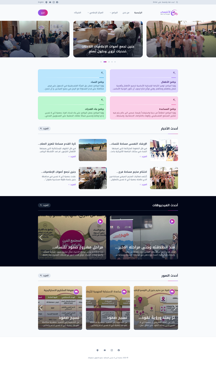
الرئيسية (138, 12)
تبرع (43, 13)
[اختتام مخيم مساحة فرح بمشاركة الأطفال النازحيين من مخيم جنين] (181, 39)
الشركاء (77, 12)
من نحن (126, 12)
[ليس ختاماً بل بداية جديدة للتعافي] (35, 39)
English (41, 2)
